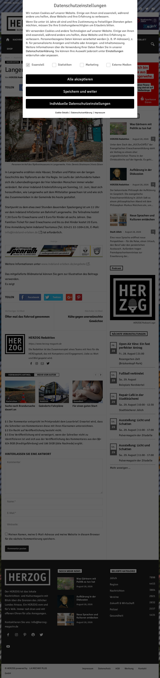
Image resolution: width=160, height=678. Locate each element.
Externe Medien (121, 64)
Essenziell (38, 64)
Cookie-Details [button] (62, 112)
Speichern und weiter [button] (80, 91)
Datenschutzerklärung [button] (82, 112)
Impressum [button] (100, 112)
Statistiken (65, 64)
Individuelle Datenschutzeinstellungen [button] (80, 103)
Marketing (92, 64)
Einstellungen (114, 51)
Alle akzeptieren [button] (80, 79)
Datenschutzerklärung (40, 51)
